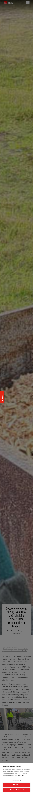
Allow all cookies (16, 789)
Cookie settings (16, 780)
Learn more (21, 775)
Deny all (16, 785)
